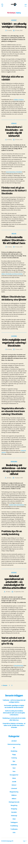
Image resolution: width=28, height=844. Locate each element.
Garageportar (14, 775)
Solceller (14, 812)
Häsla (14, 778)
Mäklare (14, 795)
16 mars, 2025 (18, 247)
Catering (14, 336)
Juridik (14, 781)
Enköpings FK (9, 841)
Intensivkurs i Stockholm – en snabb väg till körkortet (14, 131)
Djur (14, 761)
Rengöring (14, 805)
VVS (14, 832)
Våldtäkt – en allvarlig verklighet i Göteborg (14, 25)
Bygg (14, 754)
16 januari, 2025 (19, 477)
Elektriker (14, 764)
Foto (14, 771)
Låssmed (14, 788)
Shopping (14, 809)
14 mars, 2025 (18, 349)
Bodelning (14, 461)
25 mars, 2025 (19, 30)
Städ (14, 819)
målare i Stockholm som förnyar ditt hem (12, 274)
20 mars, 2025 (19, 139)
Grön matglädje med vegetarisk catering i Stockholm (14, 342)
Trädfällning (14, 826)
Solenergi (14, 815)
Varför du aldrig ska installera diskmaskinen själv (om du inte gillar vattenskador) (14, 712)
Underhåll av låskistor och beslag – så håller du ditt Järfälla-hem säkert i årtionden (14, 725)
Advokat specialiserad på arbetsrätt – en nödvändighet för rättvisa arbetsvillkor (14, 581)
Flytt (14, 768)
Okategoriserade (14, 802)
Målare (14, 233)
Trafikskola (13, 829)
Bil (14, 747)
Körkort (14, 123)
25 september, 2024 (19, 591)
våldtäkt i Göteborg (19, 99)
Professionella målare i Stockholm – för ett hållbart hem (14, 240)
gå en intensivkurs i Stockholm (14, 172)
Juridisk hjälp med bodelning (16, 505)
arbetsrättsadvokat (18, 665)
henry (10, 30)
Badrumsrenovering (14, 744)
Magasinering (14, 792)
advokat (14, 20)
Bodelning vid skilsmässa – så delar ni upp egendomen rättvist (14, 470)
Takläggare (14, 822)
